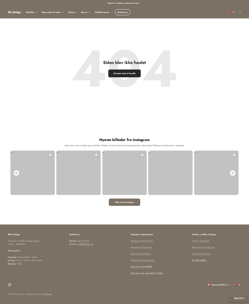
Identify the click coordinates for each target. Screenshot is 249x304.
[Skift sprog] (231, 12)
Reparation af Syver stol (141, 247)
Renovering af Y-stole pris (203, 247)
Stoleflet (30, 12)
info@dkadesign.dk (84, 244)
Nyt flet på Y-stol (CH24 (141, 240)
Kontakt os (122, 12)
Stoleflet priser (102, 12)
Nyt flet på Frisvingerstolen (142, 260)
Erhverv (72, 12)
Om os (84, 12)
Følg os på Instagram (124, 202)
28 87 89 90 (83, 240)
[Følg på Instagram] (9, 284)
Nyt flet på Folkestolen (141, 253)
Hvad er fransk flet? (201, 240)
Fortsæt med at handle (124, 73)
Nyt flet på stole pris (201, 253)
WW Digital (47, 294)
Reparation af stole (51, 12)
